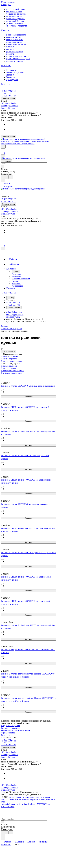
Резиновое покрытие (10, 728)
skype (21, 804)
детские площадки (14, 23)
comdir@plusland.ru (9, 106)
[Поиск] (3, 147)
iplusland (28, 804)
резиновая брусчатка (15, 18)
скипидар (10, 49)
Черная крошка (8, 733)
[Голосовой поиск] (4, 177)
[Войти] (2, 150)
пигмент (10, 47)
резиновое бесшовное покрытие (23, 799)
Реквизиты (11, 70)
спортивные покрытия (16, 26)
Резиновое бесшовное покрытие (15, 730)
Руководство (12, 79)
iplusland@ (6, 108)
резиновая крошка (14, 51)
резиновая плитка (14, 16)
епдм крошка (15, 797)
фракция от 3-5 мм (14, 39)
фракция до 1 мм (13, 37)
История (10, 75)
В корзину (28, 397)
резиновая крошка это (16, 35)
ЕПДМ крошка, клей (10, 725)
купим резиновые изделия (18, 59)
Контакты (5, 735)
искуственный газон (15, 9)
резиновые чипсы (14, 42)
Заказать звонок (8, 98)
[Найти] (10, 177)
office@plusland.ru (9, 103)
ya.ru (13, 108)
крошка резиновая (14, 61)
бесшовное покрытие (16, 14)
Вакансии (10, 77)
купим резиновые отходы (17, 56)
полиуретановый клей (16, 44)
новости (10, 54)
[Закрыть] (3, 248)
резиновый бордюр (15, 21)
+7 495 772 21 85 (8, 91)
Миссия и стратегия (15, 72)
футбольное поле (14, 11)
